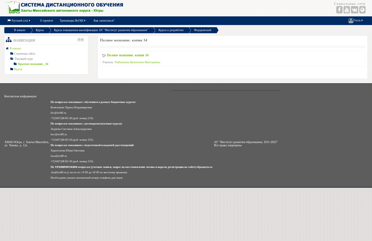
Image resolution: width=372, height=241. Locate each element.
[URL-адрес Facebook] (339, 9)
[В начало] (93, 8)
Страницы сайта (24, 53)
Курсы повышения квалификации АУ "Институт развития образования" (101, 30)
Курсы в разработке (171, 30)
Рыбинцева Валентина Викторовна (137, 62)
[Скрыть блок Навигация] (79, 40)
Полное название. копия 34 (128, 55)
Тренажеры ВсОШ (71, 20)
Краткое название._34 (33, 64)
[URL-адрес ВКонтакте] (354, 9)
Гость (357, 20)
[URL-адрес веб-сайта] (362, 9)
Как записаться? (104, 20)
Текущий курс (24, 58)
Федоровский (202, 30)
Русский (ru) (20, 20)
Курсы (40, 30)
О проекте (46, 20)
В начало (19, 30)
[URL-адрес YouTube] (347, 9)
